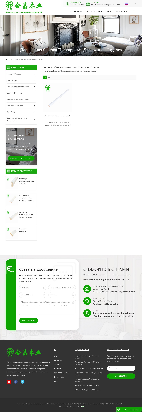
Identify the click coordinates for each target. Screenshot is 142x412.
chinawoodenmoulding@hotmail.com (105, 5)
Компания (78, 11)
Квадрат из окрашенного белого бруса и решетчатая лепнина (26, 215)
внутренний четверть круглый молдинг (87, 357)
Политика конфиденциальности (36, 404)
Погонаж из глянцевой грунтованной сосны (26, 231)
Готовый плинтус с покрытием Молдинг (87, 380)
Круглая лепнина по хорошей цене (89, 369)
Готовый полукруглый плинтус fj (57, 116)
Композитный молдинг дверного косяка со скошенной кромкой (26, 198)
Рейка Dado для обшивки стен (87, 390)
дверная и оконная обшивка (18, 87)
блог (56, 381)
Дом (70, 11)
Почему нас (97, 11)
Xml (48, 404)
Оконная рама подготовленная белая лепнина (26, 181)
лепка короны (12, 80)
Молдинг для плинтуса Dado (87, 385)
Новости (108, 11)
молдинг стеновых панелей (18, 99)
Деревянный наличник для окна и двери (89, 374)
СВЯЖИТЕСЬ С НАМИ (20, 158)
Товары (87, 11)
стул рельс (11, 112)
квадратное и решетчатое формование (17, 119)
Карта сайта (21, 404)
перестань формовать (15, 106)
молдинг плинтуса (14, 93)
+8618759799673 (111, 304)
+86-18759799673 (77, 5)
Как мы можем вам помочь (18, 137)
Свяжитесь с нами (121, 11)
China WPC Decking (116, 404)
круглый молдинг (14, 74)
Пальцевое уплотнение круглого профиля (87, 363)
